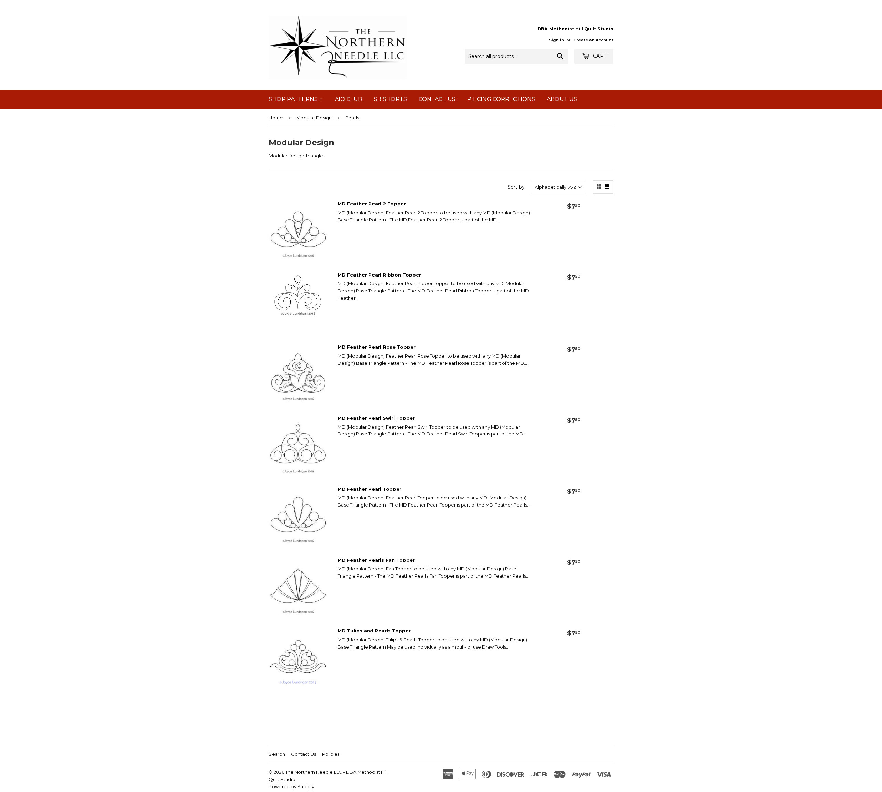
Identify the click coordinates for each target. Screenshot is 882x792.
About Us (562, 99)
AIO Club (348, 99)
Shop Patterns (294, 99)
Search (277, 754)
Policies (330, 754)
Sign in (556, 40)
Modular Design (314, 117)
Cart (599, 56)
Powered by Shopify (291, 786)
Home (276, 117)
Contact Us (437, 99)
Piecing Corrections (501, 99)
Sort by (516, 187)
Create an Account (593, 40)
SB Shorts (390, 99)
